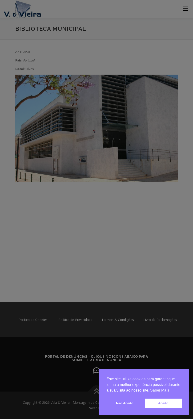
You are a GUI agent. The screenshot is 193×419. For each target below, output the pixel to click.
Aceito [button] (163, 403)
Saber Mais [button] (159, 390)
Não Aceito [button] (124, 403)
